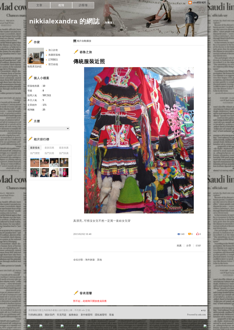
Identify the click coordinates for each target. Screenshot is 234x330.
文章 (39, 5)
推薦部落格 (54, 54)
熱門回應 (49, 153)
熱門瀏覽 (35, 153)
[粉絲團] (28, 326)
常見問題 (61, 314)
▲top (203, 310)
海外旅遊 (90, 259)
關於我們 (49, 314)
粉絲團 (34, 327)
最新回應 (49, 147)
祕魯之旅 (86, 52)
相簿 (61, 5)
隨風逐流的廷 (34, 66)
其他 (99, 259)
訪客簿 (83, 5)
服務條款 (73, 314)
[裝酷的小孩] (44, 172)
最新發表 (35, 147)
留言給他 (53, 64)
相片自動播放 (84, 41)
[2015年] (34, 162)
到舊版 (109, 22)
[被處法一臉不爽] (63, 172)
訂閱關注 (53, 59)
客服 (111, 314)
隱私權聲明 (101, 314)
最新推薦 (64, 147)
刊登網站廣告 (35, 314)
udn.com (202, 314)
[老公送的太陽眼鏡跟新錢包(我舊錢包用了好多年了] (54, 172)
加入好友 (53, 50)
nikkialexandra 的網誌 (64, 21)
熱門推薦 (64, 153)
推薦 (179, 245)
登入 (182, 327)
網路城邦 (198, 327)
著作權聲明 (87, 314)
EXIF (198, 245)
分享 (188, 245)
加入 (188, 327)
